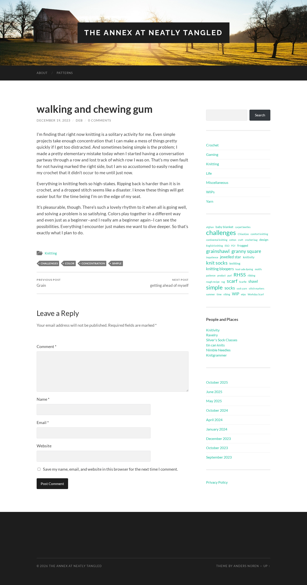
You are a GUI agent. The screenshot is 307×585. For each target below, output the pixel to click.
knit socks (217, 262)
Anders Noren (246, 566)
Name (43, 399)
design (263, 239)
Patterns (65, 73)
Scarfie (243, 281)
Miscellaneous (217, 182)
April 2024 (214, 420)
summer (210, 294)
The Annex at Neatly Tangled (153, 32)
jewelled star (230, 256)
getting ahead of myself (169, 283)
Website (44, 445)
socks (230, 287)
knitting (234, 263)
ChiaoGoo (243, 234)
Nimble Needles (218, 350)
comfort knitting (259, 234)
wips (243, 294)
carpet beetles (243, 227)
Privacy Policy (217, 482)
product (221, 275)
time (219, 294)
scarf (232, 281)
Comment (46, 346)
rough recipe (213, 281)
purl (229, 275)
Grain (49, 283)
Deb (79, 120)
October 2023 (217, 448)
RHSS (240, 274)
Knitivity (213, 330)
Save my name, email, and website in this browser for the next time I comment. (110, 469)
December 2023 (218, 438)
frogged (242, 245)
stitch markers (256, 288)
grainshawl (218, 251)
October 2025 (217, 382)
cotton (232, 239)
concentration (93, 263)
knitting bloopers (220, 268)
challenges (49, 263)
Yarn (209, 201)
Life (209, 173)
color (69, 263)
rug (223, 281)
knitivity (248, 257)
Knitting (51, 253)
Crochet (212, 145)
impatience (212, 257)
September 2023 (219, 457)
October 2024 (217, 410)
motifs (258, 269)
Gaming (212, 154)
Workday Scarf (256, 294)
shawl (253, 281)
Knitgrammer (216, 355)
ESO (227, 245)
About (42, 73)
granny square (246, 251)
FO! (233, 245)
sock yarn (242, 288)
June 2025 (214, 391)
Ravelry (212, 335)
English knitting (214, 245)
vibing (226, 294)
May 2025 (214, 401)
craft (240, 239)
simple (117, 263)
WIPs (210, 192)
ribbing (251, 275)
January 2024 (216, 429)
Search (260, 115)
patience (211, 275)
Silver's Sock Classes (221, 340)
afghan (210, 227)
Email (43, 422)
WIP (235, 293)
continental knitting (216, 239)
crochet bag (251, 239)
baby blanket (224, 227)
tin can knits (215, 345)
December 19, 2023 (53, 120)
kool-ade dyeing (244, 269)
